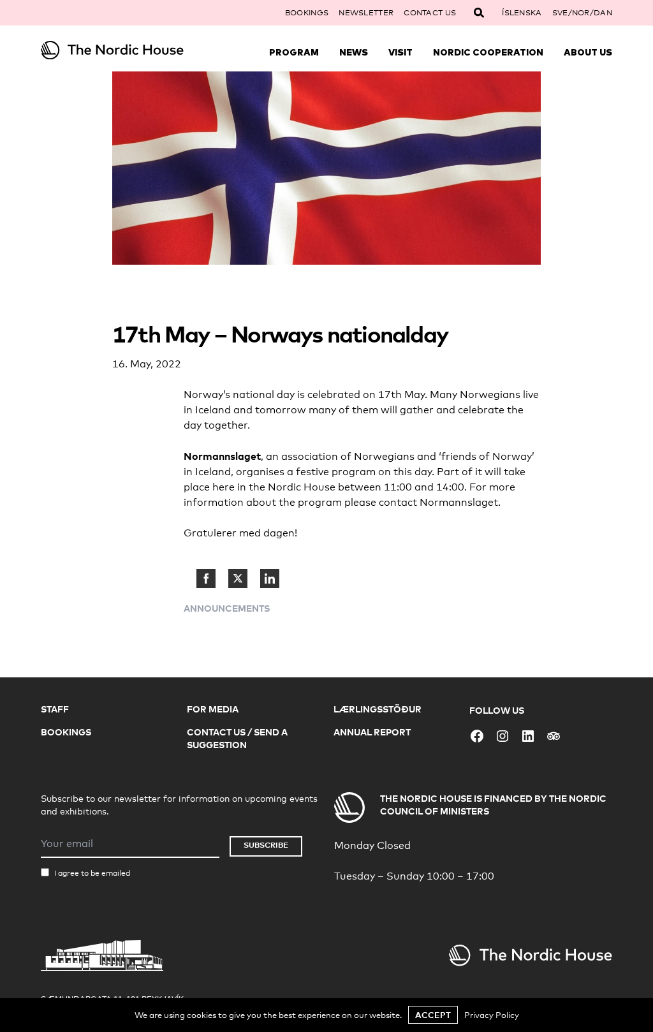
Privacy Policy (491, 1015)
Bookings (306, 12)
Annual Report (372, 731)
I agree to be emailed (92, 873)
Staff (55, 709)
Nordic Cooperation (488, 52)
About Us (588, 52)
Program (294, 52)
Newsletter (366, 12)
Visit (400, 52)
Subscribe (266, 845)
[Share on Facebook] (206, 578)
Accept (433, 1015)
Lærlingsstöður (378, 709)
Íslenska (521, 12)
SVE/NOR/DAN (582, 12)
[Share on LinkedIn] (269, 578)
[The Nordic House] (112, 50)
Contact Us (430, 12)
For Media (212, 709)
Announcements (227, 608)
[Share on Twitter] (237, 578)
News (353, 52)
